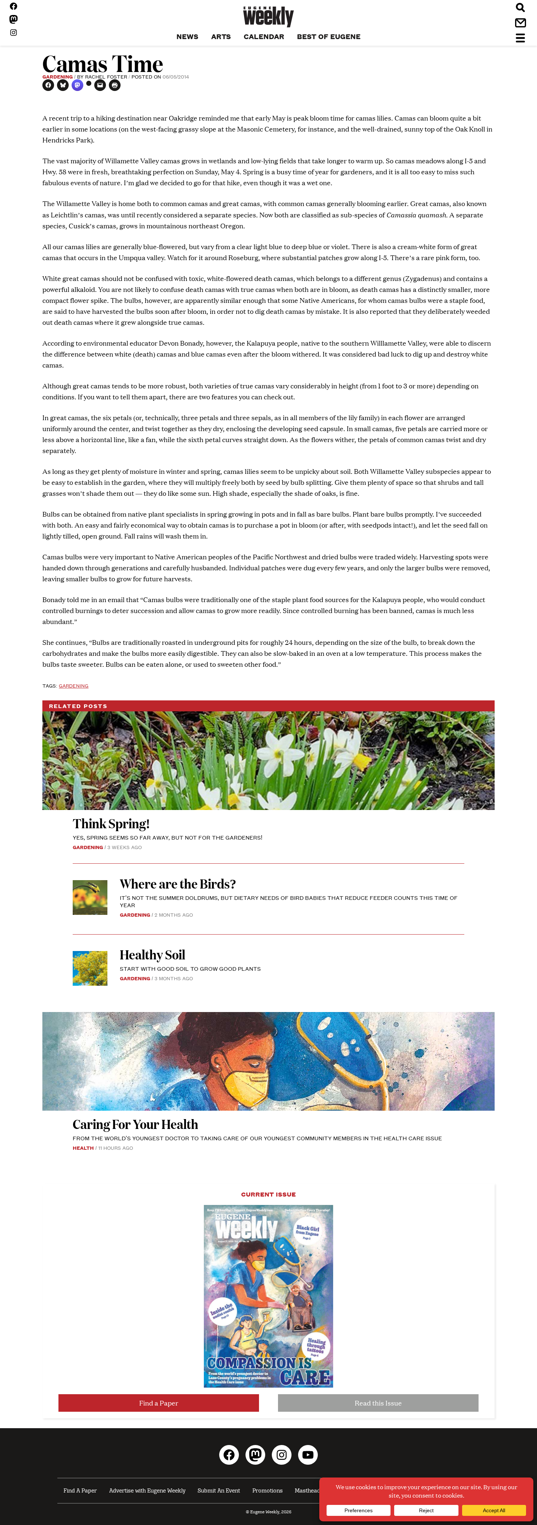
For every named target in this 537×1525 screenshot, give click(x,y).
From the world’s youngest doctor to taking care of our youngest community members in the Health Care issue (257, 1138)
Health (83, 1147)
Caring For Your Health (135, 1123)
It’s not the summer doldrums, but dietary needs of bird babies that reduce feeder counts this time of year (289, 901)
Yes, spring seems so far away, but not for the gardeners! (167, 837)
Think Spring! (111, 823)
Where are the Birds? (178, 883)
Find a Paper (158, 1402)
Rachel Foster (106, 76)
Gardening (57, 76)
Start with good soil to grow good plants (190, 968)
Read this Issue (378, 1402)
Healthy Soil (152, 954)
